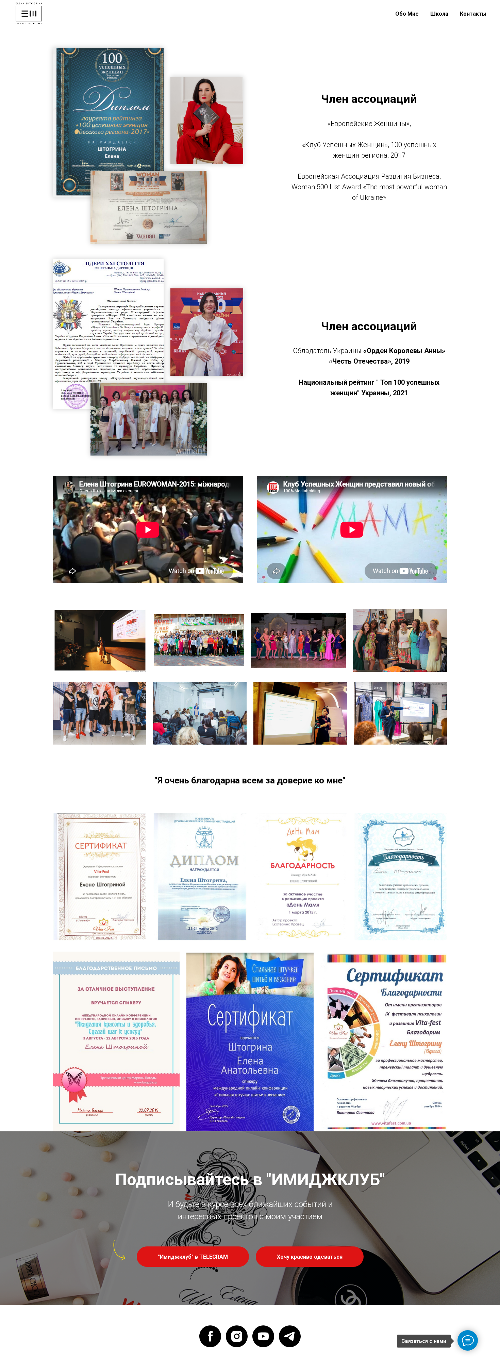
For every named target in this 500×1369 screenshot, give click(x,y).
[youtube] (263, 1336)
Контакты (473, 14)
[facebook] (210, 1336)
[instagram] (237, 1336)
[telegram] (290, 1336)
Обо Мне (407, 14)
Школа (439, 14)
